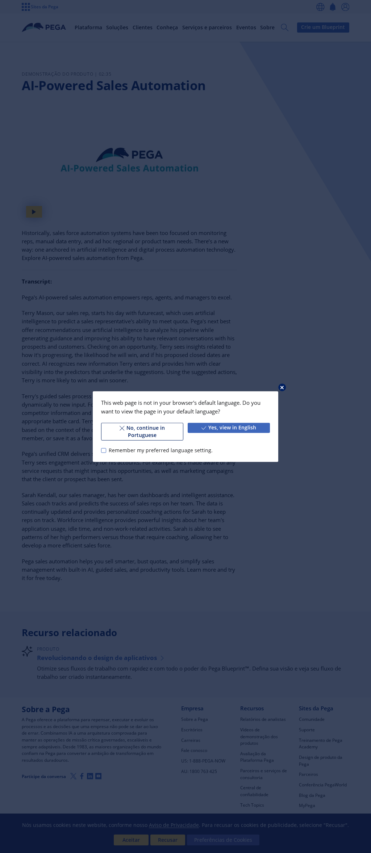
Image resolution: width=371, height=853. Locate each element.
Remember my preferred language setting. (160, 450)
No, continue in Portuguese (145, 431)
